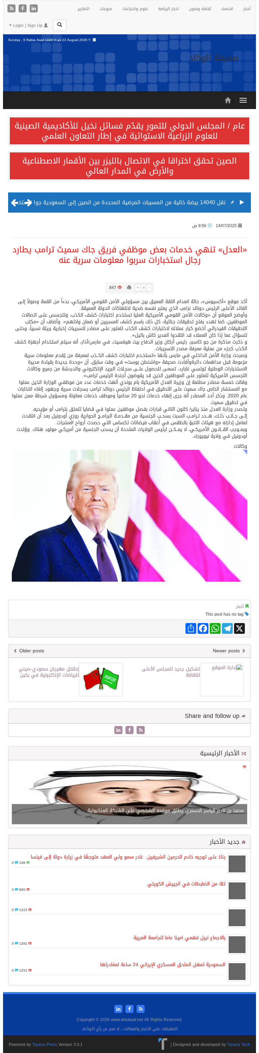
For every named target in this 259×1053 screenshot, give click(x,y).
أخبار (247, 8)
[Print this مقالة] (129, 287)
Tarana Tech (238, 1044)
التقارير (83, 8)
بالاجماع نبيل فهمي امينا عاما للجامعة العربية (179, 937)
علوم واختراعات (135, 8)
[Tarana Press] (163, 1044)
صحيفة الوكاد (214, 58)
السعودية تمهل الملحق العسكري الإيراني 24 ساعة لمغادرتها (162, 964)
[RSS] (12, 8)
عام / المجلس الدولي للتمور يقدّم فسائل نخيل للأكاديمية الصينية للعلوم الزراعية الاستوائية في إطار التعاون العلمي (130, 131)
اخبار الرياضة (168, 8)
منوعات (105, 8)
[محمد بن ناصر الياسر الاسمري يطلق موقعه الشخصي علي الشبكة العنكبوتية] (129, 794)
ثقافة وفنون (200, 8)
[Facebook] (23, 8)
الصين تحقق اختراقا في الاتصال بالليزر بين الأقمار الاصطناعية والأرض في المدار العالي (129, 166)
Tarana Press (44, 1044)
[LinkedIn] (33, 8)
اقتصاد (227, 8)
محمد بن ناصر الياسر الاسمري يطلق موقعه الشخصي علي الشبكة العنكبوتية (165, 810)
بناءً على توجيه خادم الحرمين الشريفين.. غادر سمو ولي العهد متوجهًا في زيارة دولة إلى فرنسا (128, 857)
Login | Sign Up (28, 25)
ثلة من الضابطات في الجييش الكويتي (186, 883)
